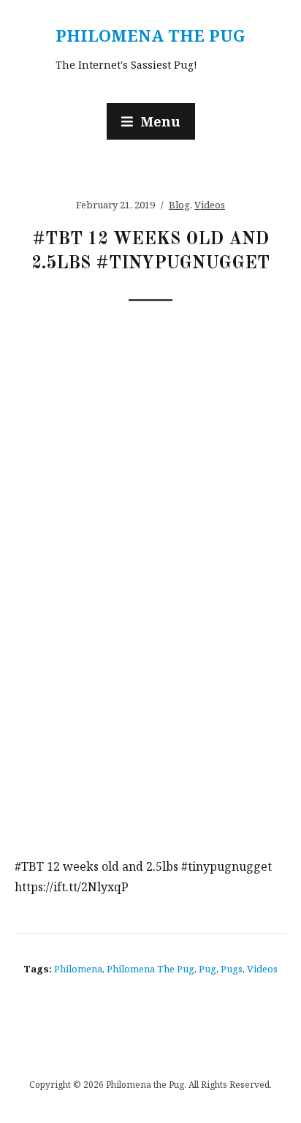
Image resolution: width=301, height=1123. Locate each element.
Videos (209, 204)
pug (207, 968)
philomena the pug (150, 968)
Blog (179, 204)
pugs (232, 968)
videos (262, 968)
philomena (78, 968)
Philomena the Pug (150, 35)
